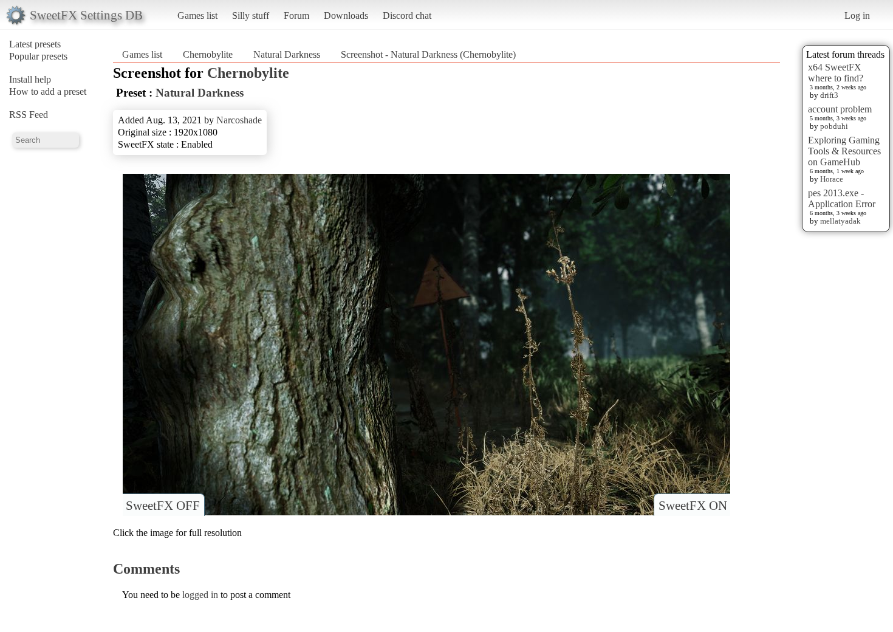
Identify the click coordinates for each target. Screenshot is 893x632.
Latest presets (35, 44)
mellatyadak (840, 220)
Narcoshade (239, 120)
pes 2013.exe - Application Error (841, 198)
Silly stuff (250, 15)
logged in (200, 594)
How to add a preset (47, 91)
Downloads (346, 15)
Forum (296, 15)
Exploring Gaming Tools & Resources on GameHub (844, 151)
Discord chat (407, 15)
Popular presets (38, 56)
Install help (30, 79)
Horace (831, 179)
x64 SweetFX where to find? (835, 72)
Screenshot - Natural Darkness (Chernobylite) (428, 54)
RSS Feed (28, 114)
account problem (840, 109)
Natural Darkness (286, 54)
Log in (857, 15)
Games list (197, 15)
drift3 (829, 95)
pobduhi (834, 126)
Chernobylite (208, 54)
